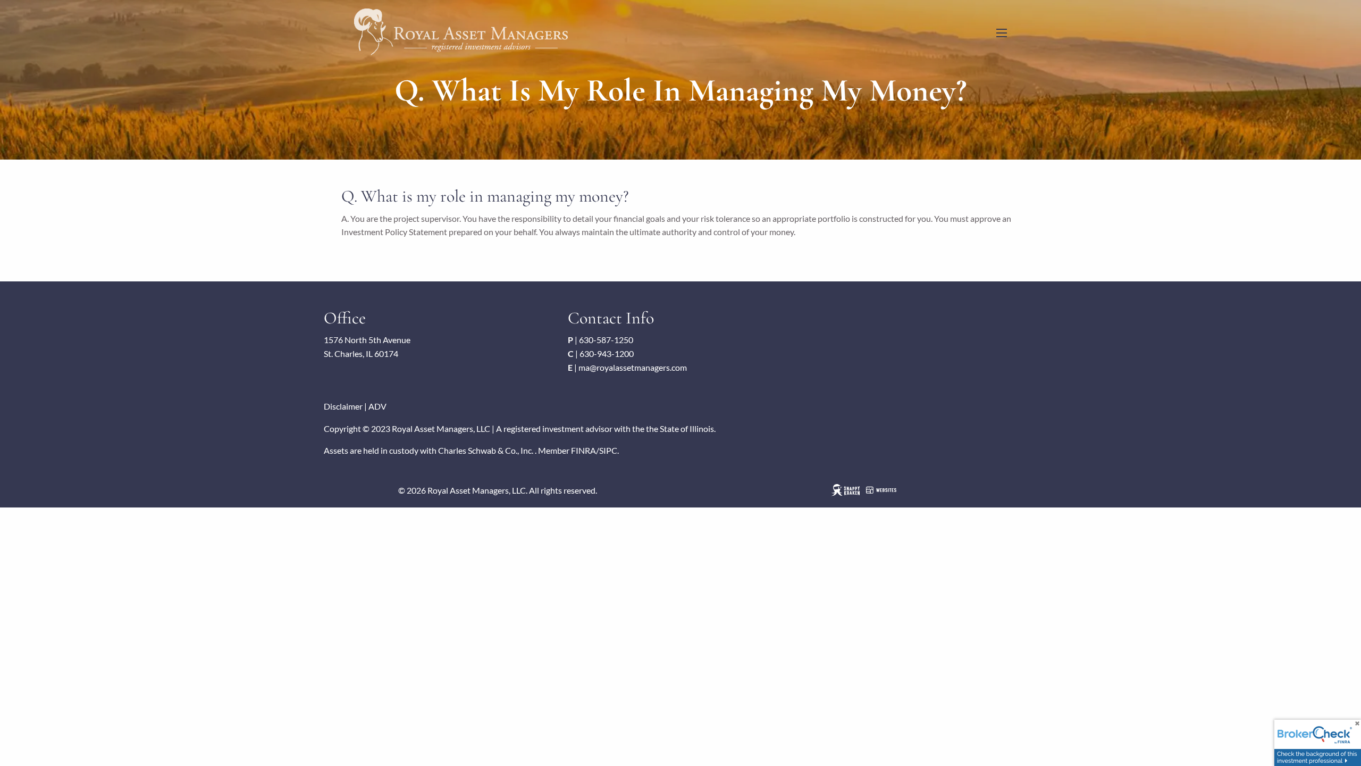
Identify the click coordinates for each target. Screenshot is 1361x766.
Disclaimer (343, 406)
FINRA (583, 450)
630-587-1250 (606, 340)
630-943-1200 (606, 353)
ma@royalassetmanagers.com (632, 367)
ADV (377, 406)
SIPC (608, 450)
